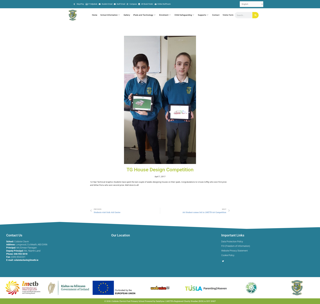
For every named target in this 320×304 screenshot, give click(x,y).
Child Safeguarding (183, 15)
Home (94, 15)
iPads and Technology (143, 15)
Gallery (127, 15)
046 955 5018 (20, 254)
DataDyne (160, 301)
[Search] (255, 15)
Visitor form (228, 15)
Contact (216, 15)
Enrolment (163, 15)
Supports (202, 15)
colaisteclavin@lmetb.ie (26, 260)
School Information (109, 15)
